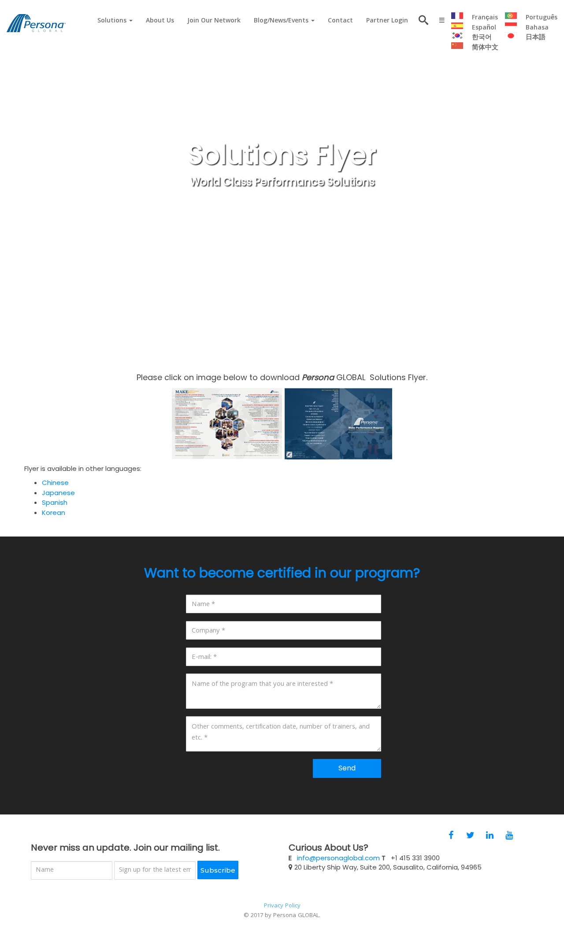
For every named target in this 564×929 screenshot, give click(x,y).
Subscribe (217, 870)
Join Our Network (214, 21)
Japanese (58, 492)
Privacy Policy (282, 906)
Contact (340, 21)
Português (541, 18)
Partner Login (387, 21)
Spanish (54, 502)
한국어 (482, 38)
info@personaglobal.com (338, 857)
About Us (160, 21)
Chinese (55, 482)
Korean (53, 512)
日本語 (535, 38)
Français (485, 18)
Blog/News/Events (282, 21)
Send (347, 768)
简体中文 (485, 48)
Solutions (112, 21)
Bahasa (537, 28)
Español (484, 28)
